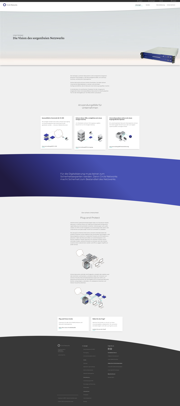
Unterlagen (152, 1)
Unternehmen (171, 5)
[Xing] (111, 349)
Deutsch (174, 1)
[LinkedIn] (109, 349)
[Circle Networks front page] (10, 4)
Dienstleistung (160, 5)
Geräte (148, 5)
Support (140, 1)
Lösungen (138, 5)
